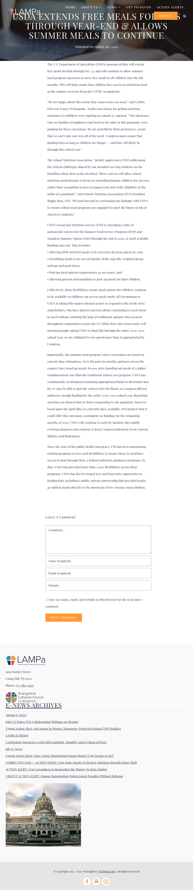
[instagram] (106, 881)
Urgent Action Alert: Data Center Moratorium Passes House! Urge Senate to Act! (59, 756)
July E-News (14, 749)
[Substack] (96, 881)
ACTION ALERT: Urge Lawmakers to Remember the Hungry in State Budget (56, 769)
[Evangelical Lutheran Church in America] (24, 693)
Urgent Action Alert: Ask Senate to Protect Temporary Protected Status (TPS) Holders (63, 728)
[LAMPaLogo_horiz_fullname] (25, 657)
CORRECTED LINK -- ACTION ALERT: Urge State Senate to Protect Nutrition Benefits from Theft (71, 762)
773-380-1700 (25, 685)
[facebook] (87, 881)
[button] (184, 15)
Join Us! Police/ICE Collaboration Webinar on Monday (42, 722)
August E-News (16, 715)
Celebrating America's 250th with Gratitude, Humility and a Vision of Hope (56, 742)
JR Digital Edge (107, 871)
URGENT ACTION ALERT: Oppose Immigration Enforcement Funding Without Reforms (64, 776)
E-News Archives (34, 705)
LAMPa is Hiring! (17, 735)
